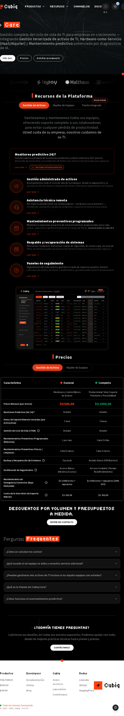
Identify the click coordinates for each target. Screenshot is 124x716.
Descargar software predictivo (49, 167)
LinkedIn (84, 680)
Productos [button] (33, 6)
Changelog (82, 6)
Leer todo (19, 167)
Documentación (35, 680)
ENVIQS (4, 685)
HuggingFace (86, 690)
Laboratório (59, 689)
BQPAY (4, 690)
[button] (64, 161)
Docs (98, 6)
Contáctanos (62, 647)
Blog (29, 690)
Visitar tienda (100, 100)
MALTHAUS (6, 680)
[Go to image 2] (27, 345)
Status (30, 685)
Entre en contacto (62, 522)
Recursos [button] (57, 6)
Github (83, 685)
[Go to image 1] (22, 345)
